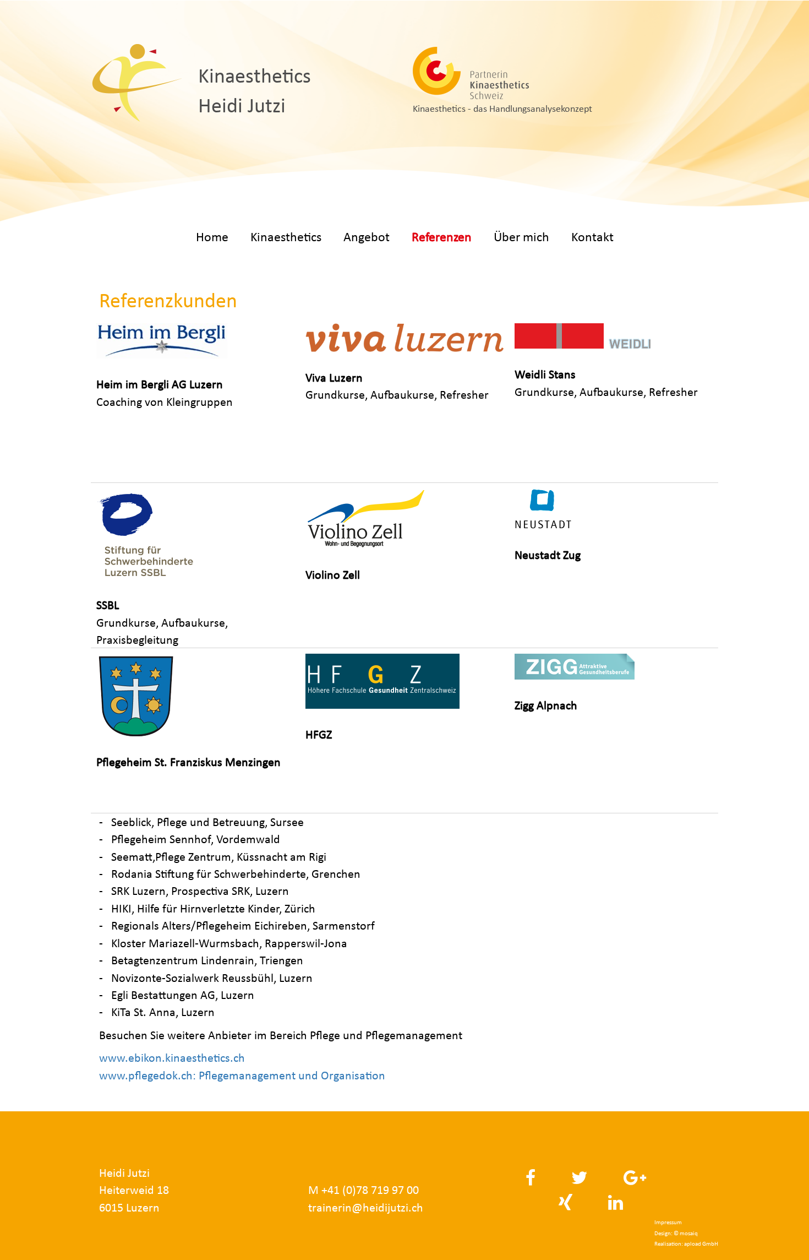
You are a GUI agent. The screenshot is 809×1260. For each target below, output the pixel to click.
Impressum (668, 1222)
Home (212, 237)
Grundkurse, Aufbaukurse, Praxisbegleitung (162, 622)
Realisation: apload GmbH (686, 1243)
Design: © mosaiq (676, 1233)
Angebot (366, 237)
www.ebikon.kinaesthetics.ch (172, 1057)
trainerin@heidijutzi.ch (365, 1207)
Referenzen (442, 237)
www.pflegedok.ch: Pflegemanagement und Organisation (242, 1075)
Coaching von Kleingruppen (164, 393)
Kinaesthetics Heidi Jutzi (254, 90)
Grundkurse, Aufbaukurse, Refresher (397, 386)
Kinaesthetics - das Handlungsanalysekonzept (502, 108)
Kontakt (592, 237)
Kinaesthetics (285, 237)
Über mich (521, 237)
